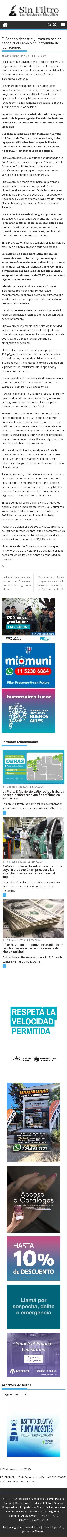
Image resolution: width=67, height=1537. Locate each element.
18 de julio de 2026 (15, 940)
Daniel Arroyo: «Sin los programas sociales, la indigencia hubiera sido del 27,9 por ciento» (51, 583)
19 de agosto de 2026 (16, 786)
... (5, 566)
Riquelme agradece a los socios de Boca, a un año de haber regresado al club (17, 583)
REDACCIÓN (40, 55)
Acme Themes (36, 1531)
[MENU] (63, 24)
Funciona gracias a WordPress (21, 1527)
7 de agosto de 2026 (15, 861)
